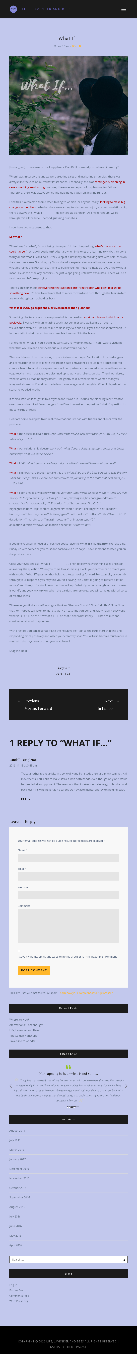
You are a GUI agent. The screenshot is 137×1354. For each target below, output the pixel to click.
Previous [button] (10, 1086)
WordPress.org (18, 1301)
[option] (68, 1083)
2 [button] (70, 1107)
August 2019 (17, 1130)
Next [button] (126, 1086)
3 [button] (72, 1107)
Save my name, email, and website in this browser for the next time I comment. (68, 956)
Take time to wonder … (23, 1041)
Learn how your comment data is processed (85, 993)
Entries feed (16, 1290)
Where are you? (19, 1019)
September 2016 (19, 1197)
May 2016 (15, 1235)
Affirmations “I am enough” (26, 1025)
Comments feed (19, 1296)
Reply (26, 799)
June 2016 (15, 1226)
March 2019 (16, 1150)
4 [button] (74, 1107)
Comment (24, 906)
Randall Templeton (23, 760)
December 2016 (19, 1169)
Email (22, 869)
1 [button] (67, 1107)
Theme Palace (76, 1347)
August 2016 (17, 1207)
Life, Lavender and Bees (46, 9)
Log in (13, 1285)
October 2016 (17, 1188)
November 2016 (19, 1178)
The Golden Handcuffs (23, 1035)
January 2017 (17, 1159)
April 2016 (15, 1245)
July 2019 (15, 1140)
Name (22, 850)
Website (23, 887)
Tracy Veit (63, 668)
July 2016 (15, 1216)
